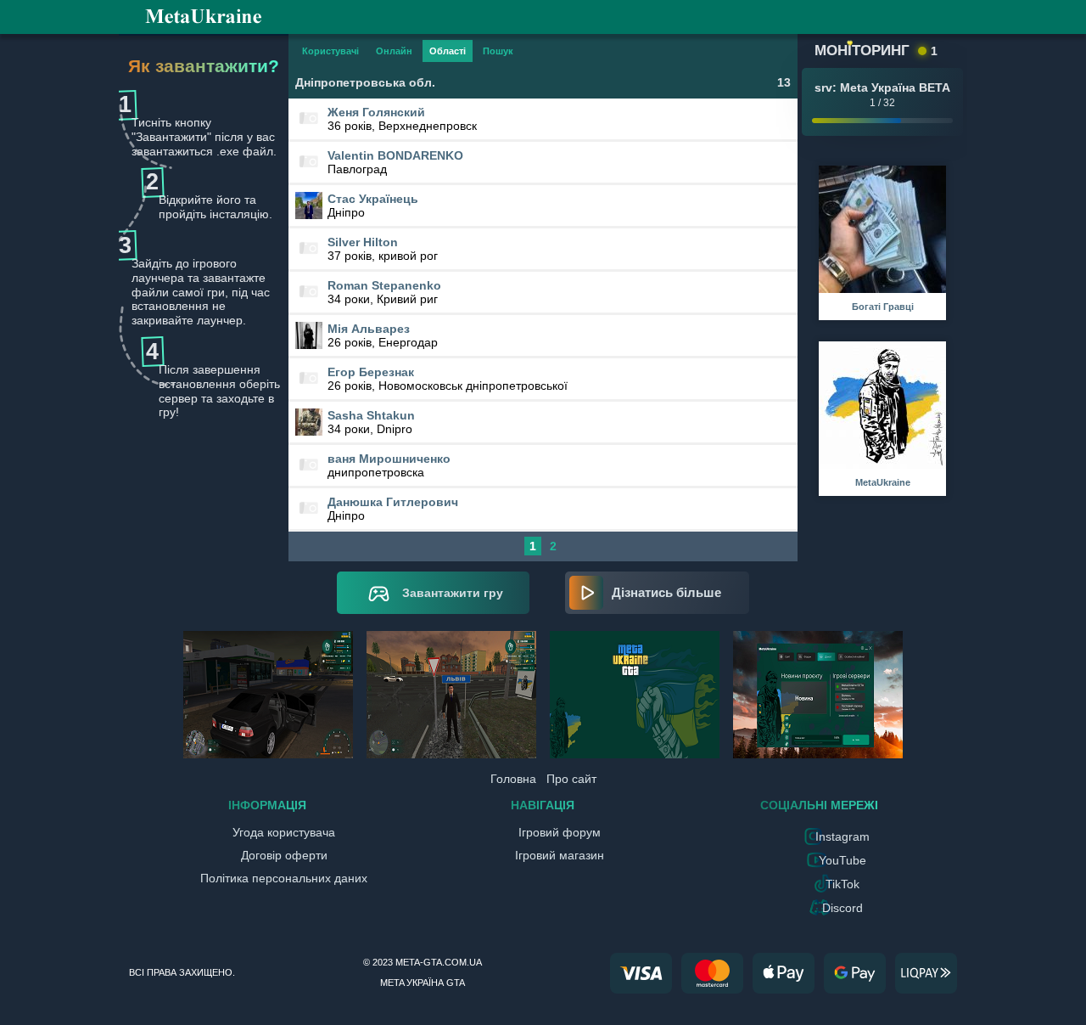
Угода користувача (283, 832)
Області (447, 51)
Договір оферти (284, 855)
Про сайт (571, 779)
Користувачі (330, 51)
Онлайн (394, 51)
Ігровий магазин (559, 855)
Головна (513, 779)
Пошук (498, 51)
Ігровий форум (559, 832)
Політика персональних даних (283, 878)
